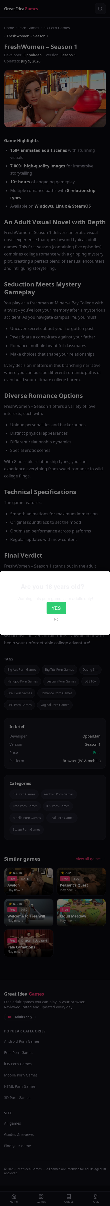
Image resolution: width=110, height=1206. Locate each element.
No (56, 619)
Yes (56, 608)
